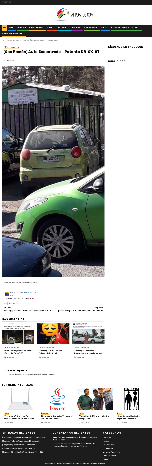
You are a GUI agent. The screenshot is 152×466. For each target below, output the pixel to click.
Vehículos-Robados (110, 456)
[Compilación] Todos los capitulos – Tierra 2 (128, 417)
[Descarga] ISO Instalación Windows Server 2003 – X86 (22, 452)
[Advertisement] (128, 82)
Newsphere (89, 463)
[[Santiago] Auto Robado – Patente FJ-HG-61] (53, 333)
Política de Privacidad (12, 34)
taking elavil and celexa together (65, 437)
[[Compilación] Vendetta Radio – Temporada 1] (95, 399)
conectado (29, 374)
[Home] (4, 28)
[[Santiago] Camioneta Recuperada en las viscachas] (88, 333)
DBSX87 (19, 303)
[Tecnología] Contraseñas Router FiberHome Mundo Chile (19, 417)
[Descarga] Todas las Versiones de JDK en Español (56, 417)
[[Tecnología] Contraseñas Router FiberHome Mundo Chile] (19, 399)
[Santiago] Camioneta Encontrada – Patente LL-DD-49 (27, 309)
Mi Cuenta (21, 28)
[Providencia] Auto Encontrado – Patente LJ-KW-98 (80, 309)
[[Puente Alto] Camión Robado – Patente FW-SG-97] (18, 333)
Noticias (76, 28)
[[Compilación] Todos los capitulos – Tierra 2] (132, 399)
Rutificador (35, 28)
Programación (90, 28)
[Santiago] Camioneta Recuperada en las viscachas (88, 352)
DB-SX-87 (11, 303)
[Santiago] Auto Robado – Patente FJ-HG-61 (51, 352)
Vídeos (104, 28)
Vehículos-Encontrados (11, 47)
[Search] (148, 30)
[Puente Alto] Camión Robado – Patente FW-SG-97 (18, 352)
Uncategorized (108, 448)
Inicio (10, 28)
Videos (105, 459)
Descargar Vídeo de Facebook (125, 28)
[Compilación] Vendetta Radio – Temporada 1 (19, 445)
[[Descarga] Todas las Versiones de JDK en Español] (57, 399)
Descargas (63, 28)
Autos (49, 28)
